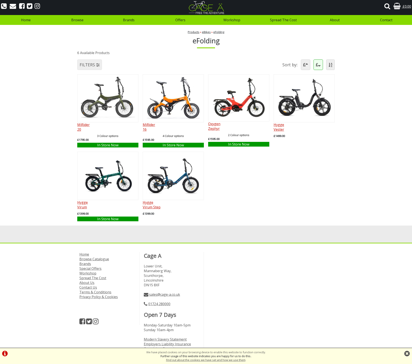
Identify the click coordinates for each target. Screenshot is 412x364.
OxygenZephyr (214, 126)
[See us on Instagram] (37, 6)
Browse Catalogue (94, 259)
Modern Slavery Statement (165, 339)
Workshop (231, 20)
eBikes (206, 32)
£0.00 (406, 6)
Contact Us (88, 287)
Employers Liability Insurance (167, 344)
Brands (129, 20)
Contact (386, 20)
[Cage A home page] (206, 7)
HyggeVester (279, 127)
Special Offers (90, 268)
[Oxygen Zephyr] (239, 116)
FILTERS (88, 65)
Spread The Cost (283, 20)
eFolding (218, 32)
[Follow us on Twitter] (29, 6)
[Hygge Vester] (304, 117)
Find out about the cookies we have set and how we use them (205, 360)
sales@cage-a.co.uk (164, 294)
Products (193, 32)
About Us (86, 282)
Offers (180, 20)
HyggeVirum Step (152, 204)
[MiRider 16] (173, 117)
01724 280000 (159, 304)
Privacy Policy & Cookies (98, 296)
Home (26, 20)
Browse (77, 20)
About (335, 20)
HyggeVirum (82, 204)
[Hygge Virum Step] (173, 195)
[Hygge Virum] (108, 195)
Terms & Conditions (95, 292)
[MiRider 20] (108, 117)
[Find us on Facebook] (22, 6)
